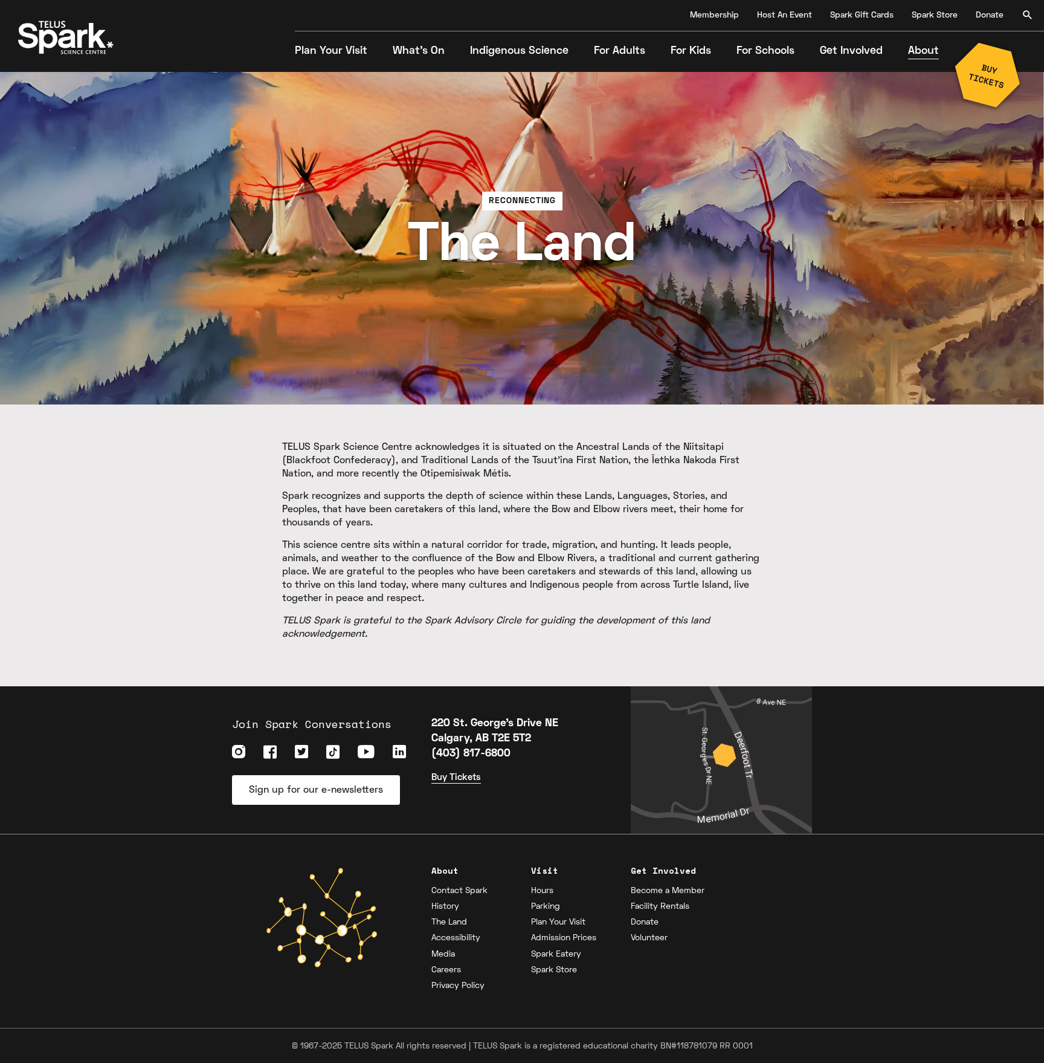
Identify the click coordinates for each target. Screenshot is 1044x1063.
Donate (990, 15)
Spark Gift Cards (862, 15)
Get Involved (851, 51)
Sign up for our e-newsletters (316, 790)
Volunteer (649, 938)
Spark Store (935, 15)
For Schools (765, 51)
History (445, 907)
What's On (419, 51)
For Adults (619, 51)
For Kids (691, 51)
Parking (545, 907)
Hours (542, 891)
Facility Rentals (660, 907)
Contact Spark (459, 891)
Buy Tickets (456, 777)
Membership (714, 15)
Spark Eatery (556, 954)
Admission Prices (563, 938)
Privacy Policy (458, 986)
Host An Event (784, 15)
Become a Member (667, 891)
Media (443, 954)
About (923, 51)
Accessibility (455, 938)
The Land (449, 922)
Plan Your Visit (331, 51)
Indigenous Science (519, 51)
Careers (446, 970)
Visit (544, 870)
